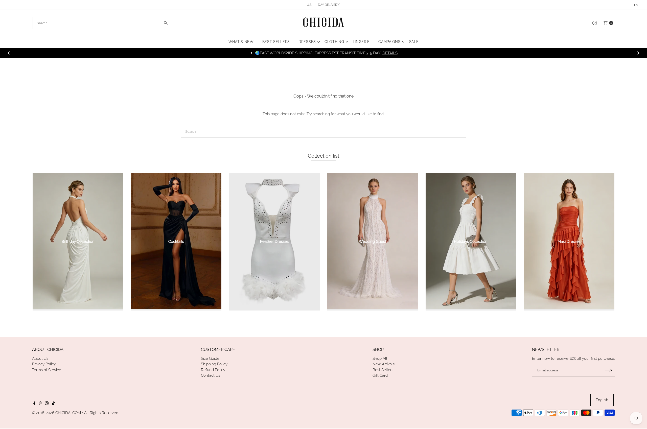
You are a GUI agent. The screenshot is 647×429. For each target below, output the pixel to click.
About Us (40, 358)
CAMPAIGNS (389, 42)
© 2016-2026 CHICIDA (51, 413)
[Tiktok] (53, 404)
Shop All (380, 358)
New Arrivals (384, 364)
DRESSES (307, 42)
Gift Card (380, 375)
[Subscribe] (608, 370)
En (636, 5)
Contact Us (210, 375)
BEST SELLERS (276, 42)
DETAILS (390, 53)
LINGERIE (361, 42)
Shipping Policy (214, 364)
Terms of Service (46, 370)
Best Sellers (383, 370)
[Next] (638, 53)
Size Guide (210, 358)
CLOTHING (334, 42)
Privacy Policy (44, 364)
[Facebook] (34, 404)
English (602, 400)
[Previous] (9, 53)
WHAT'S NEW (241, 42)
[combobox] (102, 23)
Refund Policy (213, 370)
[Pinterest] (40, 404)
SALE (414, 42)
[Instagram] (47, 404)
